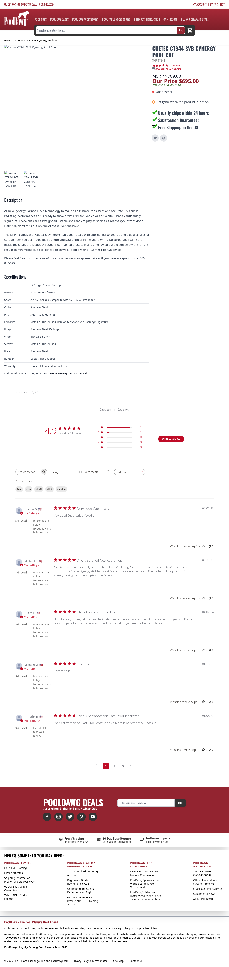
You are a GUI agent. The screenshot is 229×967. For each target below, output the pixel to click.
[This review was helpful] (203, 650)
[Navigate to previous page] (97, 765)
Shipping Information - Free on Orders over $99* (19, 879)
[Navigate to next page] (131, 765)
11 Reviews (174, 65)
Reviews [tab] (21, 392)
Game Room (170, 19)
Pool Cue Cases (59, 19)
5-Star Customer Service (207, 888)
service (61, 489)
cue (28, 489)
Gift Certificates (13, 873)
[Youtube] (93, 817)
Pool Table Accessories (116, 19)
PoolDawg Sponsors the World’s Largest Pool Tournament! (144, 883)
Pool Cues (41, 19)
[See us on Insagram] (58, 817)
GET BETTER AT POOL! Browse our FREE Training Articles (82, 901)
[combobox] (64, 472)
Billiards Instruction (147, 19)
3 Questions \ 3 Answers (168, 68)
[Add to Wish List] (155, 138)
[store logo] (16, 18)
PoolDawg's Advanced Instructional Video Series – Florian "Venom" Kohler (145, 896)
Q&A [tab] (35, 392)
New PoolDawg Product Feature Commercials (144, 873)
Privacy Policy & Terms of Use (90, 961)
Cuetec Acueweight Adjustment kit (67, 373)
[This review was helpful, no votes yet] (203, 598)
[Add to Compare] (163, 138)
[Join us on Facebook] (47, 817)
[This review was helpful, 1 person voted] (203, 546)
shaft (39, 489)
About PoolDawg (203, 898)
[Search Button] (181, 30)
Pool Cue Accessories (85, 19)
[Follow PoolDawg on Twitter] (70, 817)
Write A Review (171, 439)
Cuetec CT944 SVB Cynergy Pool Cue (36, 40)
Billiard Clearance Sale (195, 19)
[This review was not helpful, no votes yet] (210, 546)
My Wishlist (217, 4)
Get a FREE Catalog (15, 868)
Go (180, 803)
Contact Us (136, 961)
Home (7, 40)
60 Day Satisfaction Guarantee (15, 888)
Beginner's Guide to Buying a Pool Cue (79, 881)
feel (19, 489)
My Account (199, 4)
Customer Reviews (204, 893)
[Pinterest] (81, 817)
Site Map (118, 961)
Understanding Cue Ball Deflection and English (81, 890)
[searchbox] (28, 472)
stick (49, 489)
